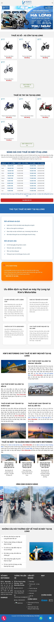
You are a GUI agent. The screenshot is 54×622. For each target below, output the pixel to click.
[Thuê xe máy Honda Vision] (27, 105)
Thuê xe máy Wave (8, 56)
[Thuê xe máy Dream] (27, 46)
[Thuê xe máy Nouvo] (8, 128)
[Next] (51, 502)
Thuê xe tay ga (33, 588)
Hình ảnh (31, 593)
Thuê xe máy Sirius (8, 79)
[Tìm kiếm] (52, 2)
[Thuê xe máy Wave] (8, 46)
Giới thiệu (31, 581)
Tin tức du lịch (33, 591)
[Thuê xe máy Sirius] (8, 68)
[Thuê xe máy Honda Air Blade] (8, 105)
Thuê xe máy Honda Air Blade (9, 115)
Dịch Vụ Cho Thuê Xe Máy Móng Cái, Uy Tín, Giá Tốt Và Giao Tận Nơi (45, 465)
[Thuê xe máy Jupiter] (45, 46)
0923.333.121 (19, 588)
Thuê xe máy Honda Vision (27, 115)
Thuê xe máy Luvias (45, 115)
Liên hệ (31, 595)
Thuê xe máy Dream (27, 56)
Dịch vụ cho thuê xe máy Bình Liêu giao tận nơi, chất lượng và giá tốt (27, 465)
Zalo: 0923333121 (20, 600)
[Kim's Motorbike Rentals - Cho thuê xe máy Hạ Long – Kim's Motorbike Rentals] (27, 3)
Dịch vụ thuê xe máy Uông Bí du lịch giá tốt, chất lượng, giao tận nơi (9, 465)
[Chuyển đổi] (2, 536)
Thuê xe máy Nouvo (9, 138)
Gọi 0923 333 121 (27, 200)
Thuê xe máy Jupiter (45, 56)
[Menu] (2, 3)
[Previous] (3, 502)
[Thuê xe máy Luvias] (45, 105)
